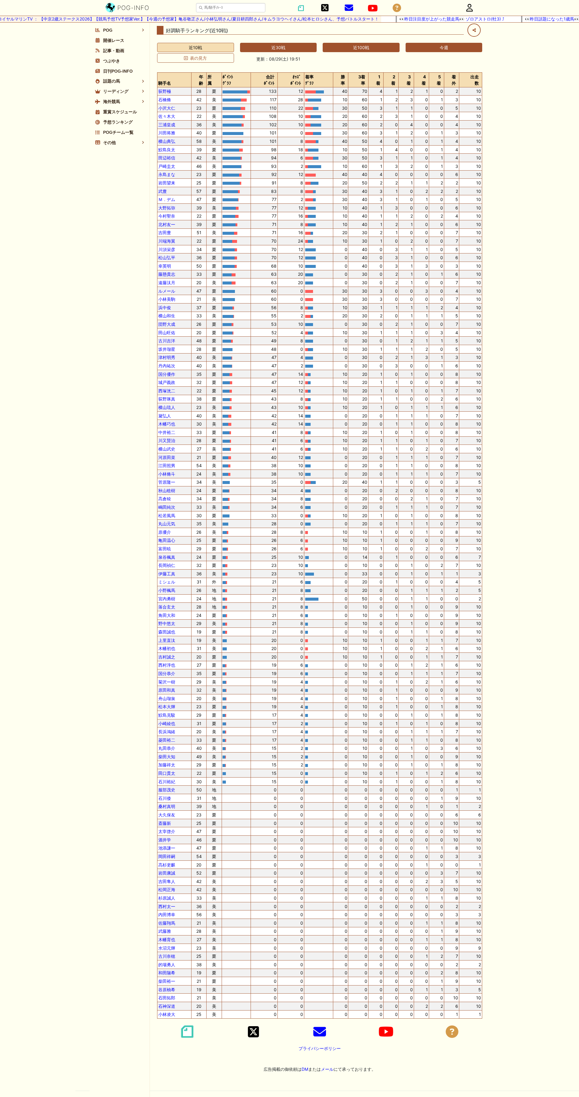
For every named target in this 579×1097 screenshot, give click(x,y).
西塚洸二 (166, 390)
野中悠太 (166, 623)
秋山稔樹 (166, 490)
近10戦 (195, 47)
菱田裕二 (166, 740)
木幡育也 (166, 939)
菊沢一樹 (166, 681)
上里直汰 (166, 640)
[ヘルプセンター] (397, 8)
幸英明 (164, 266)
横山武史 (166, 448)
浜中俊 (164, 307)
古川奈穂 (166, 956)
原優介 (164, 532)
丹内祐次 (166, 365)
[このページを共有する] (474, 30)
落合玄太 (166, 606)
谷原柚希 (166, 989)
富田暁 (164, 548)
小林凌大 (166, 1014)
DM (305, 1069)
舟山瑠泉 (166, 698)
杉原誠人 (166, 898)
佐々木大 (166, 116)
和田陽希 (166, 972)
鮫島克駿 (166, 715)
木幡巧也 (166, 423)
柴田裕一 (166, 981)
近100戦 (361, 47)
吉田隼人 (166, 881)
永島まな (166, 174)
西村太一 (166, 906)
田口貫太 (166, 773)
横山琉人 (166, 407)
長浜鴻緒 (166, 731)
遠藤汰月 (166, 282)
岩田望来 (166, 182)
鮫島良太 (166, 149)
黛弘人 (164, 415)
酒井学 (164, 839)
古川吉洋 (166, 340)
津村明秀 (166, 357)
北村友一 (166, 224)
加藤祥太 (166, 764)
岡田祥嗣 (166, 856)
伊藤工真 (166, 573)
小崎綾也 (166, 723)
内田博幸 (166, 914)
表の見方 (198, 58)
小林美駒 (166, 299)
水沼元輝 (166, 948)
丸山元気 (166, 523)
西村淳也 (166, 665)
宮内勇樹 (166, 598)
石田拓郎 (166, 997)
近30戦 (278, 47)
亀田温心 (166, 540)
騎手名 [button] (164, 83)
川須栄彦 (166, 249)
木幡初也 (166, 648)
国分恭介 (166, 673)
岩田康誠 (166, 872)
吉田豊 (164, 232)
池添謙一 (166, 847)
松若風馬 (166, 515)
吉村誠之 (166, 656)
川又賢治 (166, 440)
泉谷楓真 (166, 557)
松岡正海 (166, 889)
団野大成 (166, 324)
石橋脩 (164, 99)
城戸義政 (166, 382)
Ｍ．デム (166, 199)
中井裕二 (166, 432)
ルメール (166, 291)
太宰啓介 (166, 831)
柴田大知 (166, 756)
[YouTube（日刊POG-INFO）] (373, 8)
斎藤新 (164, 823)
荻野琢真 (166, 398)
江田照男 (166, 465)
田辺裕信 (166, 157)
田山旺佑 (166, 332)
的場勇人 (166, 964)
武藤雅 (164, 931)
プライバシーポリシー (320, 1048)
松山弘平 (166, 257)
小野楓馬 (166, 590)
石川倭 (164, 798)
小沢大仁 (166, 108)
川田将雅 (166, 132)
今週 (444, 47)
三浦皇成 (166, 124)
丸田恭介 (166, 748)
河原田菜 (166, 457)
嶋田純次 (166, 507)
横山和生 (166, 315)
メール (327, 1069)
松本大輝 (166, 706)
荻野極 (164, 91)
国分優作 (166, 374)
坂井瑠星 (166, 349)
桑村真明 (166, 806)
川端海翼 (166, 241)
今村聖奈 (166, 215)
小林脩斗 (166, 473)
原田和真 (166, 690)
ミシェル (166, 581)
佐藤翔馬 (166, 923)
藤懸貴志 (166, 274)
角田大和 (166, 615)
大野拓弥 (166, 207)
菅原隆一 (166, 482)
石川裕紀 (166, 781)
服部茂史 (166, 789)
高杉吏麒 (166, 864)
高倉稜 (164, 498)
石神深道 (166, 1006)
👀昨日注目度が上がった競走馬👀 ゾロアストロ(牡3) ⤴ (437, 18)
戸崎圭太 (166, 166)
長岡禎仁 (166, 565)
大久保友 (166, 814)
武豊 (162, 191)
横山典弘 (166, 141)
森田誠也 (166, 631)
